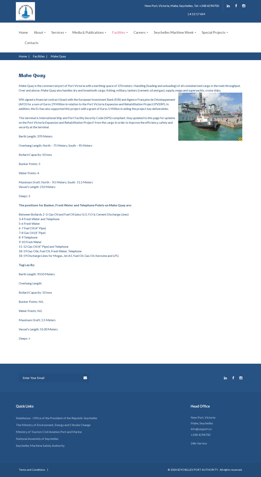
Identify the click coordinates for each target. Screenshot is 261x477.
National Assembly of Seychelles (37, 438)
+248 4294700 (200, 434)
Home (23, 32)
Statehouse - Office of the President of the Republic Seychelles (56, 418)
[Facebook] (236, 6)
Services (57, 32)
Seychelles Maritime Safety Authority (40, 445)
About (38, 32)
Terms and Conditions (32, 469)
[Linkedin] (228, 6)
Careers (140, 32)
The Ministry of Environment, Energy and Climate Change (53, 425)
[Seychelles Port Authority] (25, 11)
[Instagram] (243, 6)
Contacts (31, 43)
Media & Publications (88, 32)
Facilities (118, 32)
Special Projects (213, 32)
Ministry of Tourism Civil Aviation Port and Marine (49, 432)
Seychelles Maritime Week (174, 32)
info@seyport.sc (201, 429)
